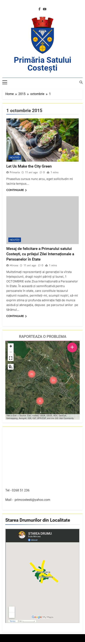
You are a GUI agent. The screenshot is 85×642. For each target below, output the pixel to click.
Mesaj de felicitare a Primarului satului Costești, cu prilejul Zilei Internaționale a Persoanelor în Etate (40, 254)
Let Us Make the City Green (29, 166)
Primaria (15, 172)
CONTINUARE (15, 190)
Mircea (14, 265)
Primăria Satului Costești (42, 64)
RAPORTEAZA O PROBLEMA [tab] (42, 336)
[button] (53, 380)
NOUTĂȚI (15, 157)
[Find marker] (11, 367)
